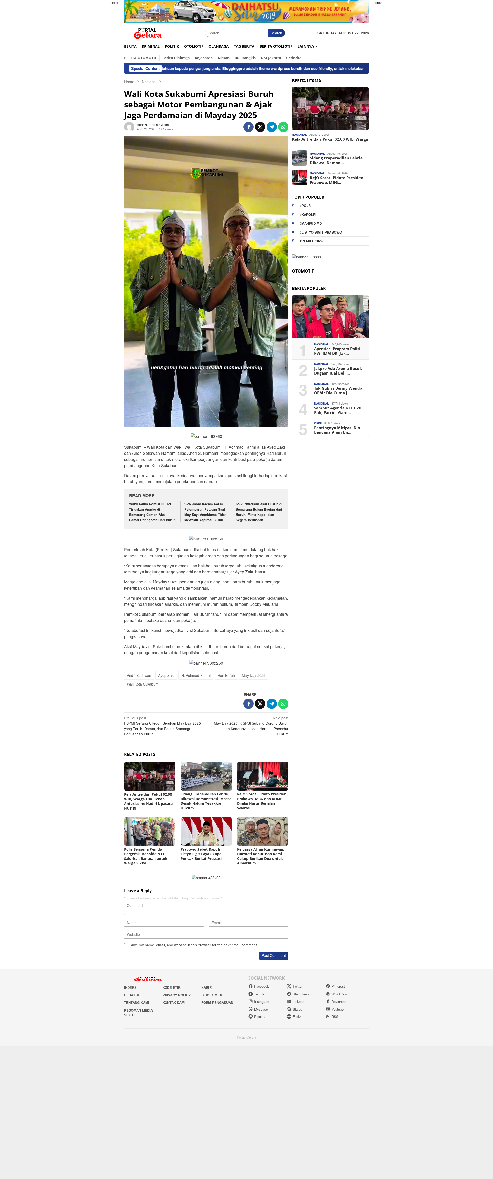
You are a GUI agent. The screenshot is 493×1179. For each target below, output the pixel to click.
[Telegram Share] (272, 127)
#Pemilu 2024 (311, 240)
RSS (334, 1016)
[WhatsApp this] (283, 127)
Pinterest (338, 986)
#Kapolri (308, 214)
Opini (318, 423)
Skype (297, 1009)
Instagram (261, 1001)
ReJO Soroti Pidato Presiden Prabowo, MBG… (336, 180)
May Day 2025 (254, 675)
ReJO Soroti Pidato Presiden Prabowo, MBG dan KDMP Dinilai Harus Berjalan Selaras (261, 801)
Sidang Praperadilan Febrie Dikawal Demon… (336, 160)
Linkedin (299, 1001)
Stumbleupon (302, 994)
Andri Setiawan (139, 675)
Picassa (260, 1016)
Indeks (130, 987)
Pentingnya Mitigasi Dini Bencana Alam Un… (338, 430)
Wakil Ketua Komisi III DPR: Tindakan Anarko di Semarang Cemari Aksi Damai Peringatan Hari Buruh (152, 511)
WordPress (339, 994)
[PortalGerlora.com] (147, 32)
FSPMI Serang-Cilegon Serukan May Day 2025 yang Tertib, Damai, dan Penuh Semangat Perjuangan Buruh (162, 726)
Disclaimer (211, 995)
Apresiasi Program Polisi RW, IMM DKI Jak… (337, 351)
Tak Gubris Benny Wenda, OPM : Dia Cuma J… (338, 390)
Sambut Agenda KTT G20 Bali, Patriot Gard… (337, 410)
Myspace (261, 1009)
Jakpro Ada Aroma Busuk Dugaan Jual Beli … (338, 370)
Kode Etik (172, 987)
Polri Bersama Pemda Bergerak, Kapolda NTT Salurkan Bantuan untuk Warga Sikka (145, 856)
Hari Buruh (226, 675)
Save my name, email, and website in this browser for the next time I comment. (194, 945)
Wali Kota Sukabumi (143, 684)
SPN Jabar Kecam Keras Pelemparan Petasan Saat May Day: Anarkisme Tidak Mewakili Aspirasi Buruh (205, 511)
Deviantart (339, 1001)
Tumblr (259, 994)
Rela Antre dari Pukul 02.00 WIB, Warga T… (330, 141)
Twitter (297, 986)
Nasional (299, 134)
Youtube (337, 1009)
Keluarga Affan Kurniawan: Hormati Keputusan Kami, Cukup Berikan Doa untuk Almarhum (260, 856)
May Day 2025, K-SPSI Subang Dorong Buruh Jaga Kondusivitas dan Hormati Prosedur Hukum (251, 726)
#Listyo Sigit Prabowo (321, 231)
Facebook (261, 986)
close (114, 2)
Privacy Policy (177, 995)
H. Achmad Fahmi (196, 675)
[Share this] (248, 127)
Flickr (297, 1016)
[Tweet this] (260, 127)
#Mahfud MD (311, 223)
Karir (206, 987)
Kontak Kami (174, 1002)
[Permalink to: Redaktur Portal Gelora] (129, 126)
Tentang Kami (136, 1002)
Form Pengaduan (217, 1002)
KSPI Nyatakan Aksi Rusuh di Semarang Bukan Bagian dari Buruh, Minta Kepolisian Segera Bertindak (259, 511)
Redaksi (131, 995)
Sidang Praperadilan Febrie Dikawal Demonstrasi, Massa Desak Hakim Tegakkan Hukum (206, 801)
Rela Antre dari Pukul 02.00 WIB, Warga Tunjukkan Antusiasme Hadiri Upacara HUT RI (148, 801)
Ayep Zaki (166, 675)
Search (276, 32)
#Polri (306, 205)
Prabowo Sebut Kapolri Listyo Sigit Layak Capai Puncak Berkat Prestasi (201, 854)
